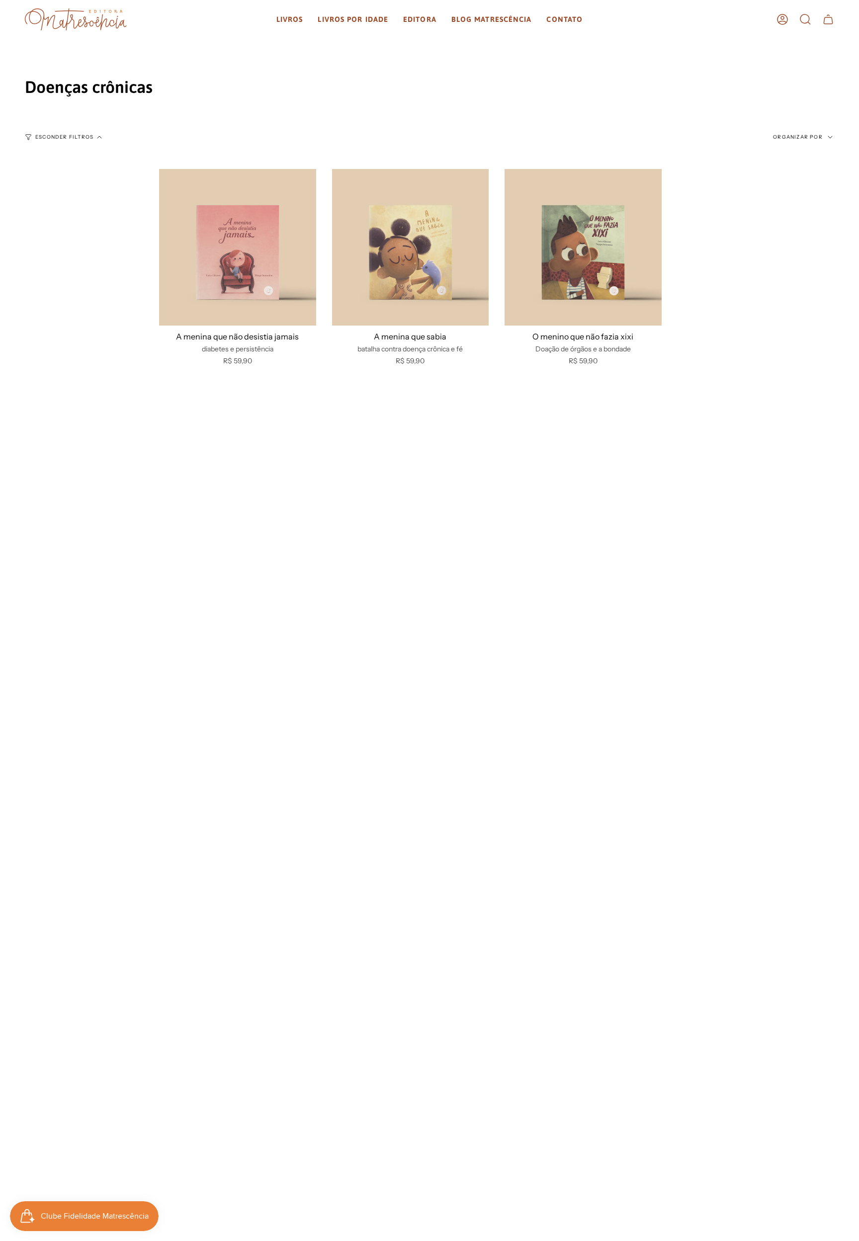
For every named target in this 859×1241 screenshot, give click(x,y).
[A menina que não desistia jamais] (237, 247)
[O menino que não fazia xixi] (583, 247)
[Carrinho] (828, 19)
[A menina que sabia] (410, 247)
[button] (290, 19)
